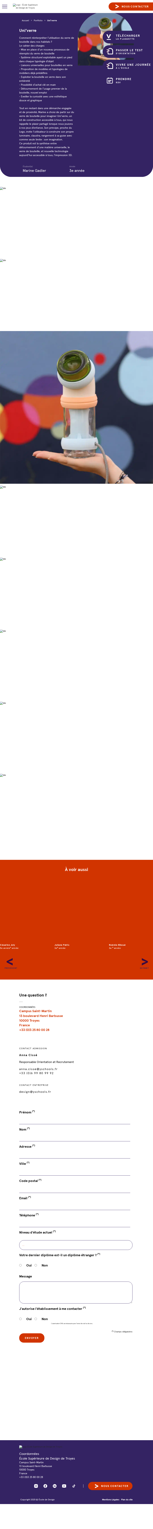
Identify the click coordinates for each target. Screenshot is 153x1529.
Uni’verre (52, 20)
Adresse (27, 1146)
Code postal (30, 1180)
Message (25, 1276)
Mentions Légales (110, 1499)
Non (45, 1265)
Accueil (25, 20)
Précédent (6, 960)
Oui (29, 1265)
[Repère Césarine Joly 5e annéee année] (22, 911)
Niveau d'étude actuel (37, 1232)
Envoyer (32, 1338)
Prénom (27, 1112)
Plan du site (127, 1499)
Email (25, 1198)
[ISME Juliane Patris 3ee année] (76, 911)
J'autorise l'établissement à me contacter (52, 1308)
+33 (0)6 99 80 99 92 (36, 1073)
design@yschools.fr (35, 1091)
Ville (24, 1163)
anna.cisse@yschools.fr (38, 1069)
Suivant (142, 960)
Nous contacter (115, 1486)
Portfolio (38, 20)
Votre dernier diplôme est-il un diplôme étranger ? (59, 1255)
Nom (24, 1129)
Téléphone (29, 1215)
